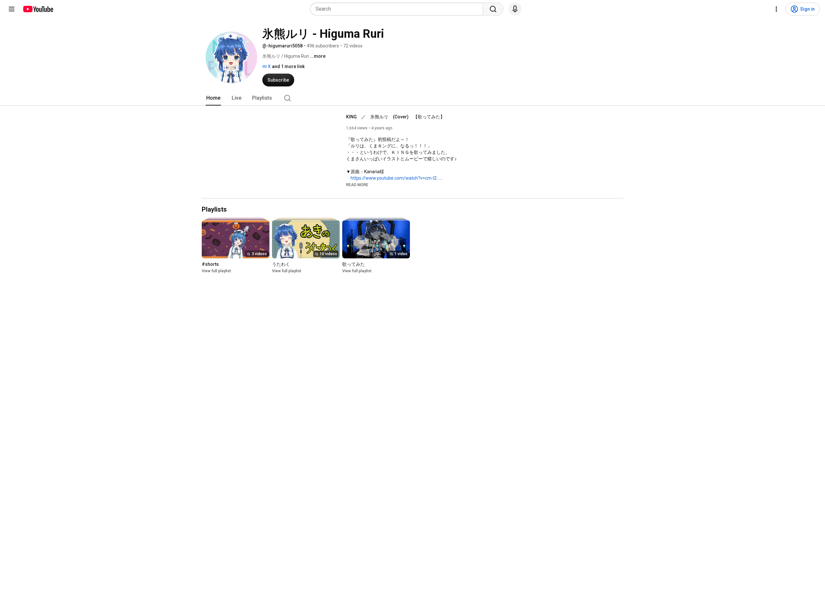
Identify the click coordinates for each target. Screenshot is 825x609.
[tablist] (412, 98)
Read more (357, 185)
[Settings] (776, 9)
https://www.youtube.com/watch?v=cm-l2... (395, 178)
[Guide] (11, 9)
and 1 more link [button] (288, 66)
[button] (357, 184)
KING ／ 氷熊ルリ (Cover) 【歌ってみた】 (395, 116)
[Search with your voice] (515, 9)
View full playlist (216, 271)
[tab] (213, 98)
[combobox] (398, 9)
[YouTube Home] (38, 9)
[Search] (493, 9)
